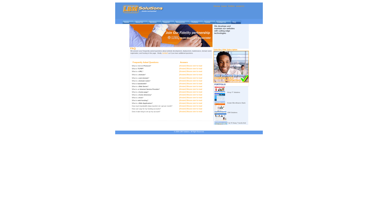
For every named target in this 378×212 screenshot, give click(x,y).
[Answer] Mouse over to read (190, 66)
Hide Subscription (229, 50)
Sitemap (216, 6)
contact (165, 53)
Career (224, 6)
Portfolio (231, 6)
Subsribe (217, 50)
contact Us (240, 6)
